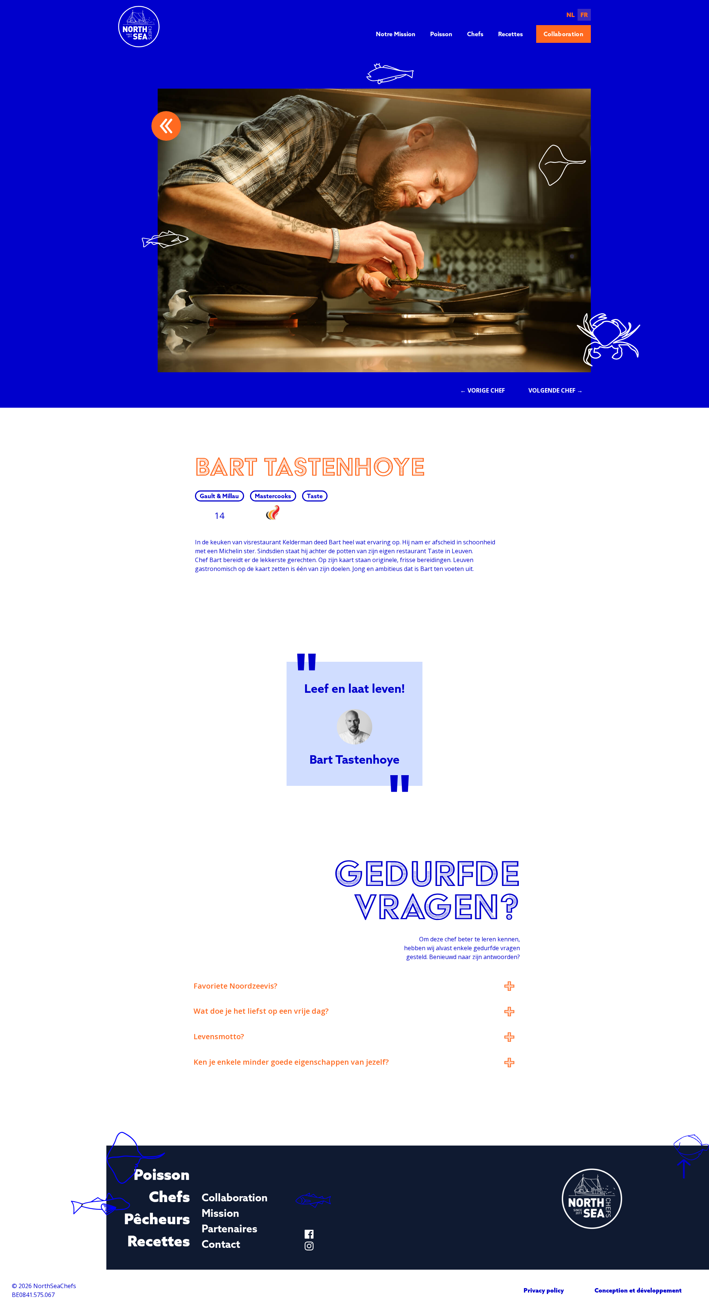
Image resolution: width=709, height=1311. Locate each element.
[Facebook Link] (309, 1234)
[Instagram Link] (309, 1246)
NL (570, 14)
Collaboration (563, 34)
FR (584, 14)
